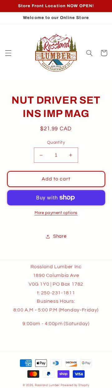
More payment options (56, 213)
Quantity (56, 142)
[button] (8, 53)
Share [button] (59, 236)
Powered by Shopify (75, 385)
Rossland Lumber (47, 385)
